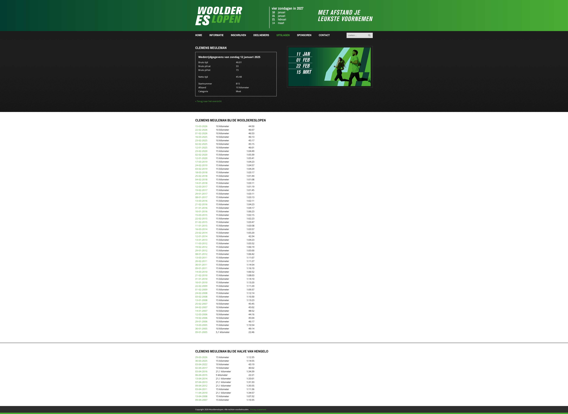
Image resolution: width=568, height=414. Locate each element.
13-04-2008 (201, 396)
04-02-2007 (201, 307)
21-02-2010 (201, 275)
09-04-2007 (201, 399)
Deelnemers (261, 35)
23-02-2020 (201, 151)
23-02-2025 (201, 140)
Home (198, 35)
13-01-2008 (201, 300)
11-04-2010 (201, 392)
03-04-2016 (201, 371)
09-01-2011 (201, 268)
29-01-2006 (201, 321)
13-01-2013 (201, 239)
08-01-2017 (201, 197)
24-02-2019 (201, 165)
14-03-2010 (201, 271)
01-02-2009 (201, 289)
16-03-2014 (201, 229)
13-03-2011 (201, 257)
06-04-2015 (201, 374)
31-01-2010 (201, 278)
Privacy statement (258, 409)
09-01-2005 (201, 332)
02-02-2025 (201, 143)
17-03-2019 (201, 161)
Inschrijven (238, 35)
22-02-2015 (201, 218)
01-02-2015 (201, 222)
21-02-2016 (201, 204)
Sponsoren (304, 35)
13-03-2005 (201, 324)
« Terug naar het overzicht (208, 101)
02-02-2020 (201, 154)
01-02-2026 (201, 133)
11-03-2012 (201, 243)
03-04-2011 (201, 389)
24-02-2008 (201, 293)
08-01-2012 (201, 253)
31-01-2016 (201, 207)
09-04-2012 (201, 385)
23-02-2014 (201, 232)
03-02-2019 (201, 168)
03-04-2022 (201, 364)
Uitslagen (283, 35)
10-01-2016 (201, 211)
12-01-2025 (201, 147)
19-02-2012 (201, 246)
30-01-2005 (201, 328)
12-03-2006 (201, 314)
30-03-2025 (201, 360)
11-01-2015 (201, 225)
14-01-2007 (201, 310)
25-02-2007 (201, 303)
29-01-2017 (201, 193)
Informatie (216, 35)
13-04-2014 (201, 378)
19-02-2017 (201, 190)
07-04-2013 (201, 382)
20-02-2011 (201, 261)
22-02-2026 (201, 129)
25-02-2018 (201, 175)
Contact (324, 35)
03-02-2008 (201, 296)
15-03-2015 (201, 214)
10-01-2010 (201, 282)
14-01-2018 (201, 182)
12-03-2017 (201, 186)
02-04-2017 (201, 367)
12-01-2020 (201, 158)
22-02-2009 (201, 285)
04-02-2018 (201, 179)
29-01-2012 (201, 250)
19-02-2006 (201, 317)
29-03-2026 (201, 357)
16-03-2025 (201, 136)
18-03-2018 (201, 172)
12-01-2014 (201, 236)
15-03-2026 (201, 126)
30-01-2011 (201, 264)
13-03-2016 (201, 200)
